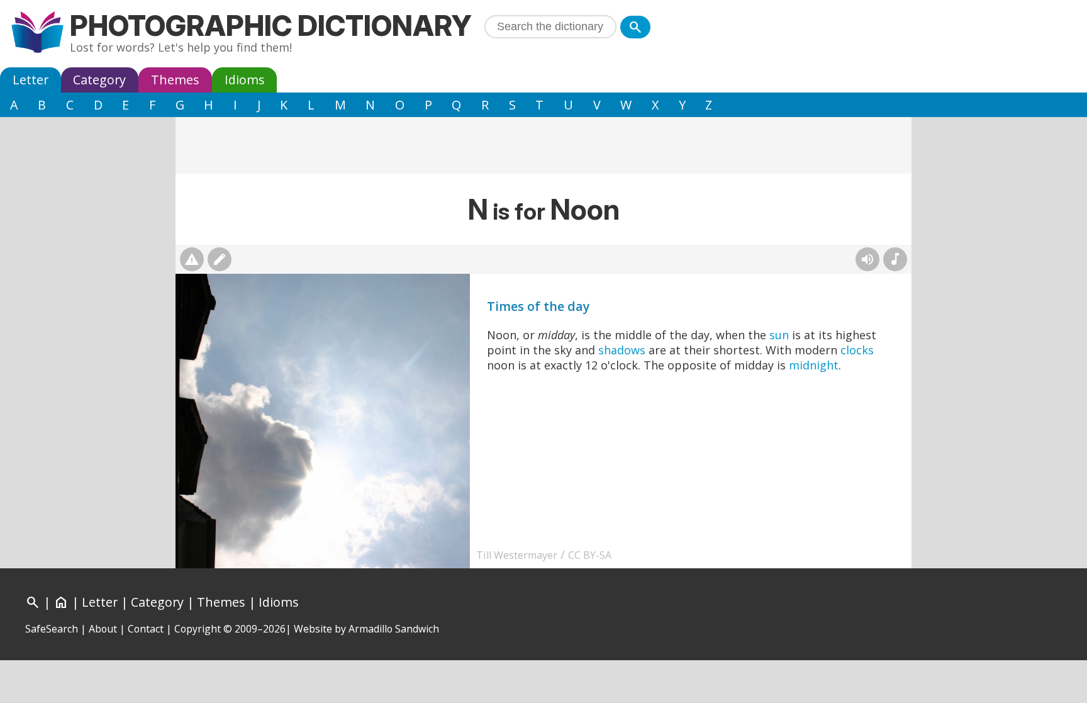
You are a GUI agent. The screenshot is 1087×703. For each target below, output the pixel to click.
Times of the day (538, 306)
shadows (621, 349)
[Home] (37, 33)
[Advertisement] (543, 145)
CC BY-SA (589, 555)
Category (99, 79)
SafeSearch (51, 629)
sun (779, 334)
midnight (814, 365)
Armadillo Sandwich (393, 629)
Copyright (197, 629)
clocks (857, 349)
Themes (175, 79)
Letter (30, 79)
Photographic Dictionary (271, 25)
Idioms (245, 79)
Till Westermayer (516, 555)
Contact (146, 629)
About (103, 629)
